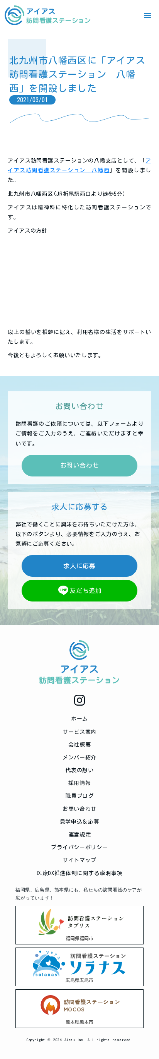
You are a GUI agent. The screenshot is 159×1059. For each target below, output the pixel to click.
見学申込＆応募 (80, 821)
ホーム (79, 718)
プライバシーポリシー (79, 847)
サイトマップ (79, 860)
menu (147, 15)
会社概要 (79, 744)
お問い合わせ (79, 809)
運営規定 (79, 834)
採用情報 (79, 783)
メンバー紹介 (79, 757)
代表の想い (79, 770)
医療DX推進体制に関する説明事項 (79, 873)
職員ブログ (79, 796)
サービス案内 (79, 732)
